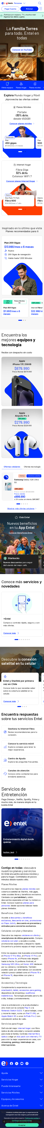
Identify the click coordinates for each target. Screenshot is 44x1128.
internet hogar (24, 1028)
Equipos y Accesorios (12, 1099)
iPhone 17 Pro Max (12, 956)
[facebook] (12, 1063)
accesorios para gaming (30, 990)
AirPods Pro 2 (30, 1016)
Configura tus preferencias (22, 1120)
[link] (22, 486)
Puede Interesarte (10, 1086)
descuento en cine (20, 920)
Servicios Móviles (10, 1092)
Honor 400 (28, 964)
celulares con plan (9, 941)
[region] (22, 1118)
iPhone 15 (8, 975)
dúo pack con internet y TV (29, 1036)
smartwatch (6, 990)
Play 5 (27, 1008)
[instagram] (27, 1063)
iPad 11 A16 (31, 1013)
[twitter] (17, 1063)
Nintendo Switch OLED (11, 1010)
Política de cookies (32, 1118)
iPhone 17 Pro (30, 956)
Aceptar (21, 1125)
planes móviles (29, 889)
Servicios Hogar (9, 1079)
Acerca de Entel (9, 1105)
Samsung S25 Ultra (10, 964)
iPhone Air (12, 958)
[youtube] (22, 1063)
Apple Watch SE (8, 1016)
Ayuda (4, 1073)
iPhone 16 (34, 972)
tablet (15, 990)
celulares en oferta (30, 935)
